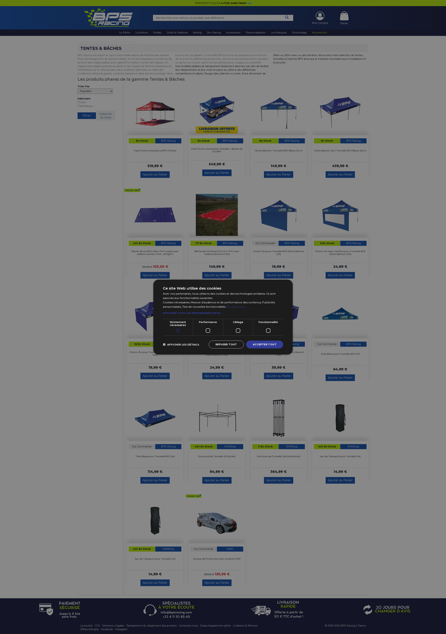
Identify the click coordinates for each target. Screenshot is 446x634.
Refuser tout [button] (226, 344)
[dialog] (223, 317)
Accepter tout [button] (264, 344)
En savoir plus (236, 306)
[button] (223, 313)
